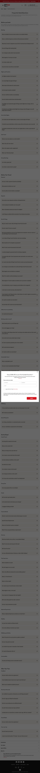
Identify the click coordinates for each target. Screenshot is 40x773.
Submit (31, 398)
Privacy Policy (15, 389)
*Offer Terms (20, 378)
